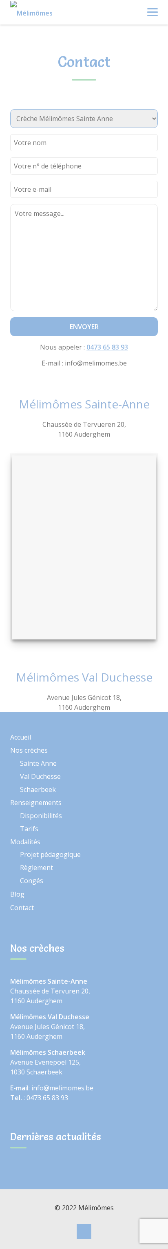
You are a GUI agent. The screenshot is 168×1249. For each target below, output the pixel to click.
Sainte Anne (38, 763)
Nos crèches (29, 750)
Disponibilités (41, 815)
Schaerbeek (38, 789)
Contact (22, 907)
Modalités (25, 841)
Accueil (20, 737)
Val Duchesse (40, 776)
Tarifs (29, 828)
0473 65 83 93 (107, 347)
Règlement (36, 867)
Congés (31, 880)
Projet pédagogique (50, 854)
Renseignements (36, 802)
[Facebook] (84, 1231)
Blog (17, 894)
